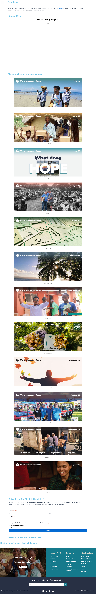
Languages (69, 564)
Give (82, 569)
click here (60, 8)
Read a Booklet (70, 558)
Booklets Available (71, 561)
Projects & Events (86, 558)
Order (67, 556)
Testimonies (69, 566)
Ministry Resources (86, 561)
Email (12, 516)
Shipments (53, 561)
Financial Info (54, 569)
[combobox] (46, 584)
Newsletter (53, 564)
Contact (83, 571)
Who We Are (54, 556)
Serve (83, 566)
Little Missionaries (86, 564)
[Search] (65, 584)
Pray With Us (85, 556)
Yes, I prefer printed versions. (17, 525)
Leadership (53, 566)
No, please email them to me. (17, 527)
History (52, 558)
